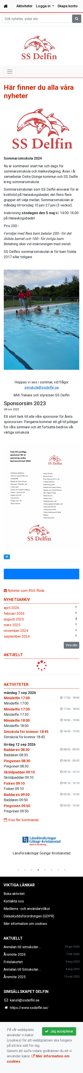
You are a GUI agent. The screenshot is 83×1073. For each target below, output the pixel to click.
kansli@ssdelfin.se (24, 1000)
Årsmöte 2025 (15, 977)
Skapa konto (68, 6)
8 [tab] (65, 870)
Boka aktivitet (14, 894)
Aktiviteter (24, 6)
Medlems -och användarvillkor (27, 909)
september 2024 (17, 636)
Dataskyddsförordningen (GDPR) (29, 916)
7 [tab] (58, 870)
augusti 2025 (14, 619)
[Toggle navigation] (10, 71)
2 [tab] (25, 870)
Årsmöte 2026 (15, 954)
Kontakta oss (14, 901)
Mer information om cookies (25, 924)
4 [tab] (38, 870)
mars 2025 (12, 625)
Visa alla (71, 645)
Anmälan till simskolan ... (22, 947)
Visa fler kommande (23, 820)
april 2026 (11, 608)
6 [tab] (51, 870)
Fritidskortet (13, 962)
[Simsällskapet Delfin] (39, 47)
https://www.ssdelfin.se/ (29, 1008)
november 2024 (16, 631)
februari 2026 (14, 613)
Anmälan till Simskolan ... (22, 969)
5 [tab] (45, 870)
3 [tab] (31, 870)
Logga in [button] (43, 6)
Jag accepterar (60, 1031)
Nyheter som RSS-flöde (25, 591)
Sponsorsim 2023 (25, 403)
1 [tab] (18, 870)
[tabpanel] (41, 844)
